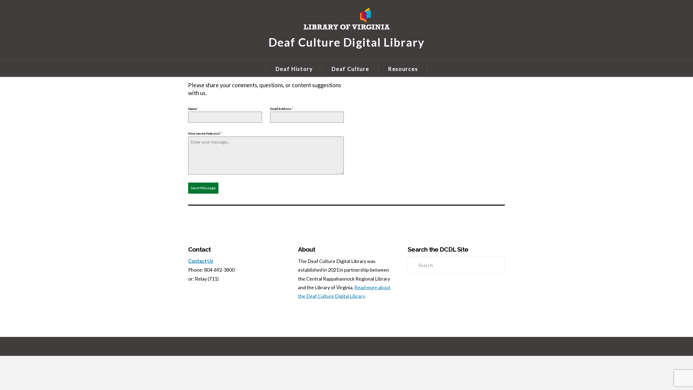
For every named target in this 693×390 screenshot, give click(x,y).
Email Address (281, 109)
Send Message (203, 188)
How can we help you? (205, 133)
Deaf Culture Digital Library (346, 41)
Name (193, 109)
